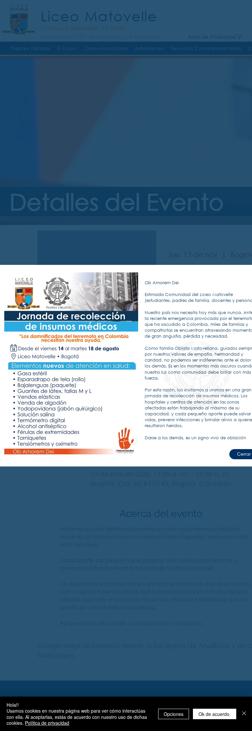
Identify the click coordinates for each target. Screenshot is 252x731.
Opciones (173, 714)
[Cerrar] (244, 714)
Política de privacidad (47, 723)
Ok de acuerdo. (215, 714)
